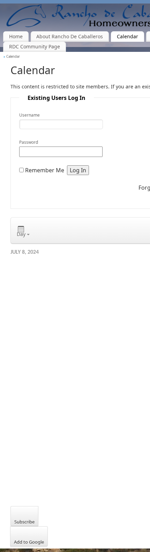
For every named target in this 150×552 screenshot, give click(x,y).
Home (16, 36)
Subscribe (24, 522)
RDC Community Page (34, 46)
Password (28, 142)
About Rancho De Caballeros (69, 36)
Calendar (127, 36)
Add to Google (29, 542)
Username (29, 115)
